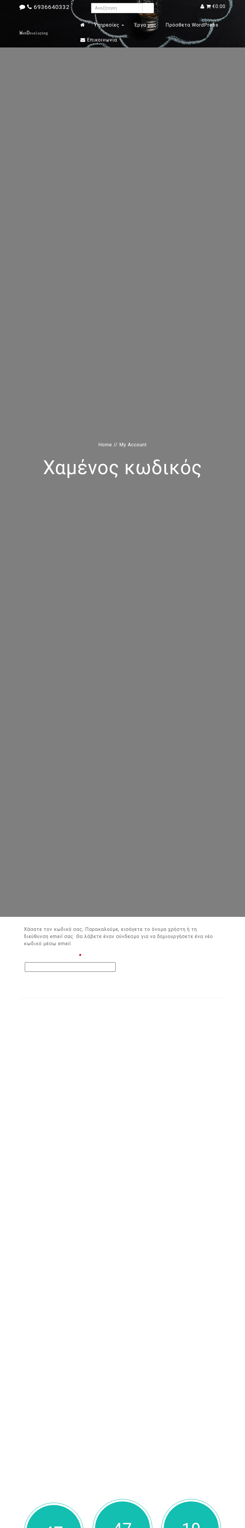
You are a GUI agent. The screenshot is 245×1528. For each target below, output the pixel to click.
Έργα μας (145, 25)
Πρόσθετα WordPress (192, 25)
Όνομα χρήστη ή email (66, 956)
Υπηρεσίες (107, 25)
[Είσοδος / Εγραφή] (202, 6)
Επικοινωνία (101, 40)
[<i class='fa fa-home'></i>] (83, 25)
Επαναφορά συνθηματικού (58, 980)
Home (105, 445)
